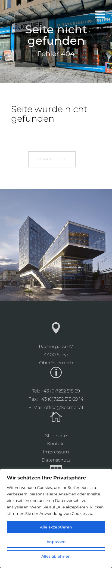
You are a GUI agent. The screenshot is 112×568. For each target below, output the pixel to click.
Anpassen (56, 541)
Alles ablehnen (56, 556)
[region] (56, 518)
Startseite (52, 159)
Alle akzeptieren (56, 527)
